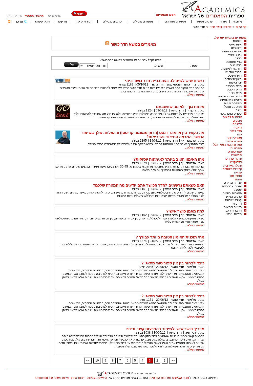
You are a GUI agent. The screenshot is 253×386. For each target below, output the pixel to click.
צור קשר (62, 21)
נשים (238, 110)
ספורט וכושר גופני (220, 27)
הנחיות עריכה (84, 21)
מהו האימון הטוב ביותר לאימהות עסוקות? (168, 159)
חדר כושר (236, 131)
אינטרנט (236, 48)
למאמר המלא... (194, 95)
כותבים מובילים (112, 21)
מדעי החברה (234, 86)
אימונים (237, 124)
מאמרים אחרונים (175, 21)
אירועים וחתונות (232, 51)
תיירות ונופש (234, 214)
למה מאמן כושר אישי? (185, 211)
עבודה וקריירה (233, 183)
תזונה (238, 179)
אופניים (237, 120)
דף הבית (238, 21)
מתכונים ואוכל (233, 106)
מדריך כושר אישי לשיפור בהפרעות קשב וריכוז (165, 329)
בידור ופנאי (235, 55)
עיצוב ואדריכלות (232, 186)
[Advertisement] (156, 34)
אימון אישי (235, 44)
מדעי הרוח (235, 93)
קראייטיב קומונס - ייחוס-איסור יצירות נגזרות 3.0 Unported (71, 378)
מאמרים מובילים (143, 21)
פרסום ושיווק (234, 196)
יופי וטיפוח (235, 82)
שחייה (238, 172)
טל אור (191, 267)
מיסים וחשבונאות (231, 100)
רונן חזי (191, 110)
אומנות (237, 41)
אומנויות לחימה (232, 117)
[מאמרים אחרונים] (9, 22)
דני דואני (190, 332)
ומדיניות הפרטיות (160, 378)
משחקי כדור (234, 138)
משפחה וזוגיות (233, 103)
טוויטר (19, 21)
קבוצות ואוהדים (232, 169)
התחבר (29, 16)
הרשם (40, 16)
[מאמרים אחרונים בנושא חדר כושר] (107, 44)
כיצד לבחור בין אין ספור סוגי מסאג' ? (172, 263)
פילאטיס (236, 155)
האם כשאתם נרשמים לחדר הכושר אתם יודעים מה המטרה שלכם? (148, 185)
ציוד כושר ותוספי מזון (181, 84)
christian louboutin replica (19, 384)
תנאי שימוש (42, 21)
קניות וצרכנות (233, 200)
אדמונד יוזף (188, 140)
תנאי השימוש (180, 378)
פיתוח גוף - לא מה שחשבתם (180, 107)
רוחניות (237, 203)
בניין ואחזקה (234, 62)
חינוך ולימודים (233, 79)
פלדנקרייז (236, 162)
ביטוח (238, 58)
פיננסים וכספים (232, 193)
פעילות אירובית (232, 165)
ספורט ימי (236, 148)
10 (97, 360)
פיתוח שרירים (233, 158)
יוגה (239, 134)
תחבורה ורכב (234, 210)
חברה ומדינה (233, 72)
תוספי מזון (236, 176)
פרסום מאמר (204, 21)
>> (173, 360)
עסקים (237, 190)
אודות (223, 21)
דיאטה (237, 127)
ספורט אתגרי (234, 141)
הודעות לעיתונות (231, 68)
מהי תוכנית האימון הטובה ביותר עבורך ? (170, 237)
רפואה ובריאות (233, 207)
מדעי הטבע (234, 89)
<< (88, 360)
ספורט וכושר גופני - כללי (227, 145)
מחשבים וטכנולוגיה (230, 96)
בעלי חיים (236, 65)
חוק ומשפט (235, 75)
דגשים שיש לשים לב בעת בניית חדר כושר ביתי (164, 81)
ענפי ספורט (235, 151)
